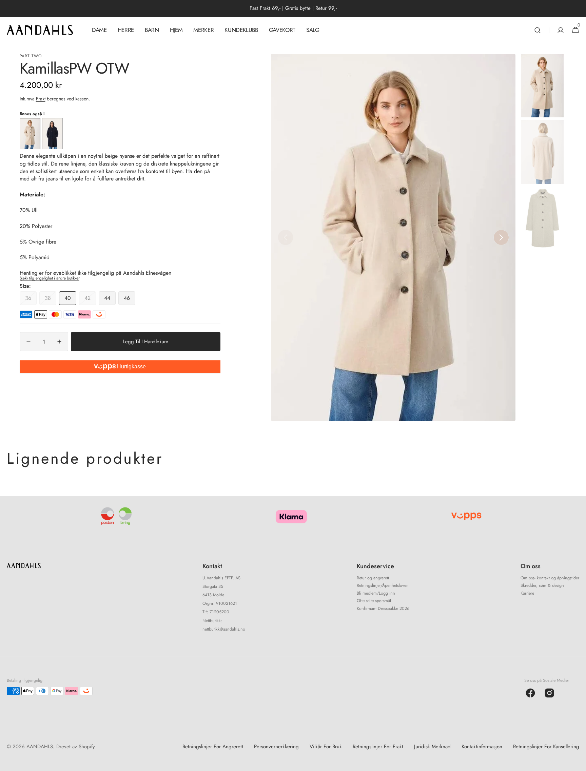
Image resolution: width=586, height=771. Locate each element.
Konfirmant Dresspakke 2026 (383, 608)
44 (110, 299)
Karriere (527, 593)
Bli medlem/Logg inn (376, 593)
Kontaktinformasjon (482, 746)
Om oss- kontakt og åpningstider (550, 578)
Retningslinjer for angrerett (212, 746)
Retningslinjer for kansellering (546, 746)
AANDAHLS (39, 746)
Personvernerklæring (276, 746)
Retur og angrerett (373, 578)
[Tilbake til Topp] (577, 762)
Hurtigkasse (131, 366)
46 (129, 299)
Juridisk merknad (432, 746)
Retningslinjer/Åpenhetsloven (383, 585)
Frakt (40, 98)
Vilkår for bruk (326, 746)
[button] (537, 30)
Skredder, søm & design (542, 585)
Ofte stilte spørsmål (374, 601)
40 (70, 299)
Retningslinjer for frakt (378, 746)
